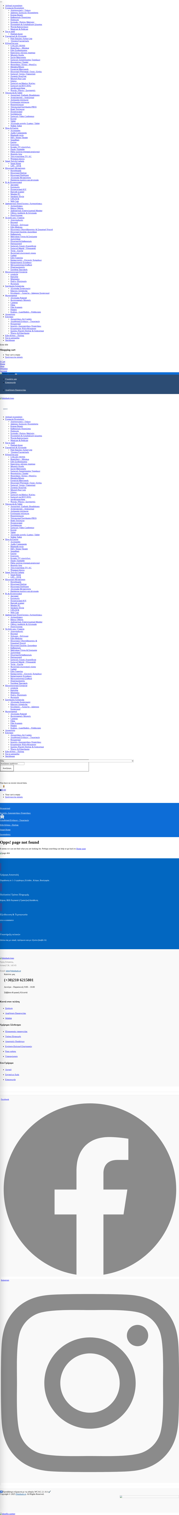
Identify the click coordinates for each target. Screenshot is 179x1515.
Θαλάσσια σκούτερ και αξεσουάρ (24, 180)
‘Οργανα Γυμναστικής (19, 41)
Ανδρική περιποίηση (13, 5)
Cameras (14, 302)
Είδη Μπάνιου (16, 227)
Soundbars (14, 140)
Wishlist (8, 1018)
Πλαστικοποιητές (17, 267)
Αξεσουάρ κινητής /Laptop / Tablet (25, 123)
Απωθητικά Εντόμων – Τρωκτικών (25, 321)
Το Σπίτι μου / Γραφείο (14, 218)
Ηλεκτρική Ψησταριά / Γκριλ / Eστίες (26, 71)
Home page (81, 849)
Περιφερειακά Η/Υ (18, 189)
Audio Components (18, 133)
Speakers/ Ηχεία (17, 196)
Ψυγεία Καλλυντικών (19, 27)
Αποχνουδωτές (16, 220)
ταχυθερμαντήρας (17, 88)
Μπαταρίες (15, 279)
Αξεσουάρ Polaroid (18, 298)
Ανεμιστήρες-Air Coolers (21, 319)
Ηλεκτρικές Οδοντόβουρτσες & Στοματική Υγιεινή (31, 229)
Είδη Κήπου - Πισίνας (9, 825)
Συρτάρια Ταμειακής (19, 269)
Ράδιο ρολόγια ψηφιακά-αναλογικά (25, 152)
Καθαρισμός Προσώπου (20, 17)
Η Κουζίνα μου (11, 43)
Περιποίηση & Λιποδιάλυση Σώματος (26, 24)
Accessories (15, 130)
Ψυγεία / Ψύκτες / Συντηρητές (22, 90)
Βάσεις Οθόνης (16, 208)
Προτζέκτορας (16, 215)
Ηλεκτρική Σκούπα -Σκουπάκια (23, 232)
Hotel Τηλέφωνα (17, 109)
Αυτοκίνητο (10, 314)
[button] (2, 361)
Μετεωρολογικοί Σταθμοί (21, 265)
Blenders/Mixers (17, 67)
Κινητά (13, 119)
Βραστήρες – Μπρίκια (19, 48)
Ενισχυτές (14, 145)
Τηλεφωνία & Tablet (13, 93)
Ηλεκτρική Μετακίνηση (15, 168)
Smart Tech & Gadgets (14, 161)
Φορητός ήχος (16, 154)
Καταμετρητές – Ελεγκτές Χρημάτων (26, 260)
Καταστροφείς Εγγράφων (21, 262)
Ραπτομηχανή (16, 244)
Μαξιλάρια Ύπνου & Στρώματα (23, 236)
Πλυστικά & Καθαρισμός (21, 241)
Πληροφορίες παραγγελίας (16, 1031)
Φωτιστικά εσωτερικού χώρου (23, 253)
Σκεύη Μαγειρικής (18, 57)
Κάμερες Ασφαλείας (19, 291)
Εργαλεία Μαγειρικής (19, 69)
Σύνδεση (9, 1008)
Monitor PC (15, 194)
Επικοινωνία (10, 382)
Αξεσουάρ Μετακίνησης (20, 178)
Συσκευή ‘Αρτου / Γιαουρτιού (22, 74)
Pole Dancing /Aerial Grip (21, 38)
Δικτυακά (14, 185)
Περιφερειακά (16, 112)
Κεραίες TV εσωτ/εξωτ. (20, 147)
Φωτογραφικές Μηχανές (20, 300)
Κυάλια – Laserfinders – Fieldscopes (25, 312)
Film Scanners (16, 307)
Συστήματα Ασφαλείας (14, 286)
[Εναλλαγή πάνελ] (1, 1)
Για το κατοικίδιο (12, 338)
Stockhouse (10, 340)
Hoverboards (15, 170)
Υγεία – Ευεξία (16, 251)
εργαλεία (14, 274)
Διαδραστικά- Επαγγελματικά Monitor (26, 211)
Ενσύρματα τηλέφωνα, (19, 102)
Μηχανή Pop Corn (18, 79)
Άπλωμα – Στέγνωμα (19, 225)
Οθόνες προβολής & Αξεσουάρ (23, 213)
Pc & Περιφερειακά (13, 182)
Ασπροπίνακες (16, 206)
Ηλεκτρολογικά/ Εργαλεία (16, 272)
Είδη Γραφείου (16, 258)
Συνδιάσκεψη (16, 114)
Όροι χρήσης (10, 1051)
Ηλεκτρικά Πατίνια (18, 173)
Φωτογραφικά (11, 295)
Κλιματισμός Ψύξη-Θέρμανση (23, 328)
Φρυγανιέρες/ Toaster (19, 62)
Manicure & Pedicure (19, 29)
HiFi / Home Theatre (19, 137)
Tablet (13, 121)
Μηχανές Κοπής (17, 55)
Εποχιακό (9, 317)
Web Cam (14, 201)
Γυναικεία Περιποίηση (14, 8)
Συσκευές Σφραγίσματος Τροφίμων (25, 60)
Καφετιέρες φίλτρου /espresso (22, 53)
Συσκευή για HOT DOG (20, 86)
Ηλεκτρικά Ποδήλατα (19, 175)
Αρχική (8, 1069)
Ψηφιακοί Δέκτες (17, 159)
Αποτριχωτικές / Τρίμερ (20, 10)
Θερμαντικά (15, 324)
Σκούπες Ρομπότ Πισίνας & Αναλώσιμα (27, 331)
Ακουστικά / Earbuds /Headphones (25, 95)
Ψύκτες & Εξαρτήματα (19, 333)
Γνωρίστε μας (11, 379)
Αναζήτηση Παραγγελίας (15, 390)
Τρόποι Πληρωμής (13, 1036)
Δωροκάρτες (5, 834)
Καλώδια (14, 277)
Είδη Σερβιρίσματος (18, 50)
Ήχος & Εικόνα (11, 128)
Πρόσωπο (14, 20)
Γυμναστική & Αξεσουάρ (15, 36)
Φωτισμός (14, 284)
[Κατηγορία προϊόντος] (2, 818)
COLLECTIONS (17, 46)
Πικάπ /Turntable (17, 149)
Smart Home (15, 163)
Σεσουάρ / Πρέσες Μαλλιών (22, 22)
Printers (13, 309)
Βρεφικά (14, 222)
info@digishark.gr (13, 971)
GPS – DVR (15, 166)
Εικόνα (13, 142)
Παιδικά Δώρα (16, 34)
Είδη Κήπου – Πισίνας (14, 335)
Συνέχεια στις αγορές (14, 357)
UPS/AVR (14, 199)
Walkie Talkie (16, 126)
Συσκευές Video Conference (22, 116)
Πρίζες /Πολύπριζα (18, 281)
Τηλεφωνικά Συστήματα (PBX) (23, 107)
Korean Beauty (16, 15)
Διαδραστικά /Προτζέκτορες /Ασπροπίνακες (23, 203)
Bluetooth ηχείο (17, 135)
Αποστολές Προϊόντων (15, 1041)
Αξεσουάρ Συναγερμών (20, 288)
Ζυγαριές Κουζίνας (18, 76)
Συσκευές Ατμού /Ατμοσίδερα (23, 246)
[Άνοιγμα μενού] (4, 405)
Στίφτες (13, 81)
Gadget (13, 255)
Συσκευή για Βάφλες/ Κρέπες (22, 83)
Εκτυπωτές (15, 187)
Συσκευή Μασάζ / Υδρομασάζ (23, 248)
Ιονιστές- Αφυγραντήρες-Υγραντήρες (25, 326)
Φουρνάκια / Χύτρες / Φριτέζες (23, 64)
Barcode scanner (17, 192)
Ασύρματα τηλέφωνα (19, 100)
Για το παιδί (10, 31)
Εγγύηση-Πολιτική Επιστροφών (18, 1046)
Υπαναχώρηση (11, 1056)
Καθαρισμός (15, 234)
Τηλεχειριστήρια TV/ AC (21, 156)
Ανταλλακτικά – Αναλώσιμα (22, 97)
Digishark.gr (21, 1494)
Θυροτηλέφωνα (17, 104)
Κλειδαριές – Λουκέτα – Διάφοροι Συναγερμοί (29, 293)
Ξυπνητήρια (15, 239)
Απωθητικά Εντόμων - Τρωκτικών (14, 820)
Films (12, 305)
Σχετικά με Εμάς (12, 1074)
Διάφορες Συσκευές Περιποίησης (24, 13)
